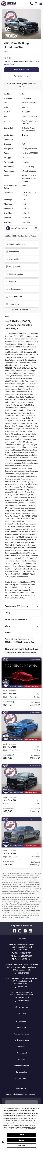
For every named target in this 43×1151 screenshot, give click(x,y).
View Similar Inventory (21, 76)
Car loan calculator (21, 1066)
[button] (31, 3)
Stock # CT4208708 (9, 691)
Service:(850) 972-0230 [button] (23, 956)
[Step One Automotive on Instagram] (24, 931)
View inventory (21, 1021)
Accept (21, 1134)
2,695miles (35, 857)
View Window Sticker (19, 228)
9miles (37, 750)
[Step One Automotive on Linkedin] (29, 931)
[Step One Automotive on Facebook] (13, 931)
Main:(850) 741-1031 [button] (23, 953)
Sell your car (21, 1027)
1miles (37, 697)
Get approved (22, 1053)
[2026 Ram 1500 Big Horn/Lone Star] (21, 672)
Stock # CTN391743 (9, 797)
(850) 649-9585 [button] (23, 973)
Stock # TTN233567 (9, 850)
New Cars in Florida (21, 1034)
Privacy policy (21, 1072)
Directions (21, 1059)
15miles (36, 803)
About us (21, 1046)
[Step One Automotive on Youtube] (19, 931)
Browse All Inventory (21, 69)
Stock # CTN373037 (9, 744)
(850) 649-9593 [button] (23, 1001)
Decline (21, 1140)
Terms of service (21, 1078)
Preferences (21, 1145)
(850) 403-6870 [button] (23, 987)
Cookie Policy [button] (18, 1125)
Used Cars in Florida (21, 1040)
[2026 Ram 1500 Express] (21, 779)
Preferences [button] (31, 1128)
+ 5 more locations (21, 1007)
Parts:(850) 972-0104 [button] (23, 959)
